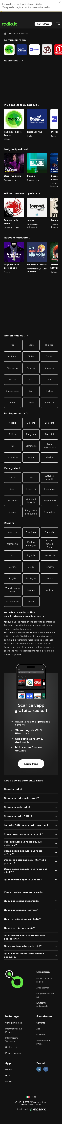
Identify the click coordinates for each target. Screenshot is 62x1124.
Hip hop (49, 345)
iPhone (8, 1069)
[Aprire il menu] (58, 24)
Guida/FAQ (41, 1035)
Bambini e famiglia (31, 500)
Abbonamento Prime (43, 1042)
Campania (12, 544)
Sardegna (31, 578)
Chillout (12, 356)
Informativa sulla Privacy (13, 1030)
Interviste (12, 457)
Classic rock (12, 391)
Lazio (12, 555)
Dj (12, 446)
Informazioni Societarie (11, 1039)
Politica (13, 434)
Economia (49, 489)
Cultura (31, 423)
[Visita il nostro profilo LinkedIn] (39, 1069)
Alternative (12, 368)
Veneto (30, 601)
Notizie (12, 423)
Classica (49, 368)
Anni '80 (31, 368)
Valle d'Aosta (13, 601)
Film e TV (31, 489)
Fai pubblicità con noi (45, 995)
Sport (13, 489)
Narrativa (13, 501)
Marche (13, 567)
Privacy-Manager (13, 1053)
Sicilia (49, 578)
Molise (31, 567)
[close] (60, 1)
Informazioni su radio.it (44, 980)
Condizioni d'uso (13, 1023)
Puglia (12, 578)
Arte (31, 477)
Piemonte (49, 567)
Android (9, 1081)
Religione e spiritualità (31, 512)
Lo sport (49, 423)
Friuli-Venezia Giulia (49, 544)
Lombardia (49, 555)
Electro (49, 356)
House (12, 379)
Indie (49, 379)
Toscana (31, 590)
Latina (31, 403)
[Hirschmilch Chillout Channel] (47, 49)
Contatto (40, 1023)
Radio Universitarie (49, 446)
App (38, 1029)
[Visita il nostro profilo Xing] (45, 1069)
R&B (12, 403)
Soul (31, 391)
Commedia (31, 446)
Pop (12, 345)
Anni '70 (49, 403)
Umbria (49, 590)
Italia (33, 1097)
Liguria (31, 555)
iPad (7, 1075)
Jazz (31, 379)
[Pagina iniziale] (5, 33)
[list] (31, 49)
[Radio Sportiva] (22, 49)
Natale (30, 457)
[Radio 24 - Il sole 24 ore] (9, 49)
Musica (49, 457)
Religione (31, 434)
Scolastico (49, 512)
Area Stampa (42, 988)
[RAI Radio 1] (34, 49)
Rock (31, 345)
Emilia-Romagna (31, 544)
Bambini (49, 434)
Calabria (49, 532)
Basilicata (31, 532)
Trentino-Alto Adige (12, 590)
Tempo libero (49, 501)
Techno (49, 391)
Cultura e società (49, 477)
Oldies (31, 356)
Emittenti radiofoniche (42, 1004)
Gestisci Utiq (11, 1047)
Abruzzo (12, 532)
